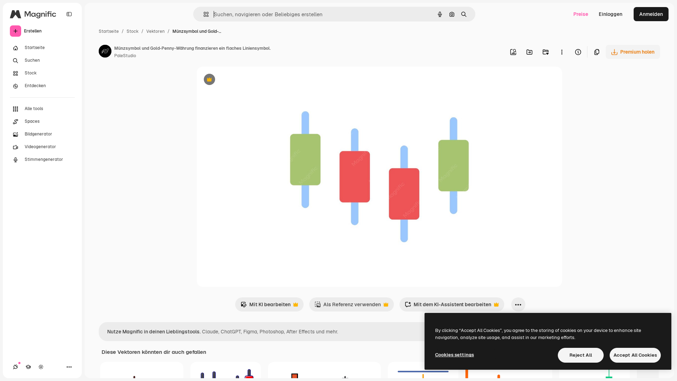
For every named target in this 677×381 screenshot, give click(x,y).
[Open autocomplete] (203, 14)
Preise (580, 14)
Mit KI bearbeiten (265, 306)
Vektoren (155, 31)
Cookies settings (454, 355)
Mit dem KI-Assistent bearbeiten (448, 306)
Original (242, 80)
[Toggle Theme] (41, 367)
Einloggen (610, 14)
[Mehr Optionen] (562, 52)
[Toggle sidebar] (69, 14)
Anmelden (651, 14)
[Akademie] (28, 367)
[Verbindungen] (15, 367)
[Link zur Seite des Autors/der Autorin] (105, 52)
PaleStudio (125, 56)
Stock (133, 31)
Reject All (580, 355)
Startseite (109, 31)
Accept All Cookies (635, 355)
